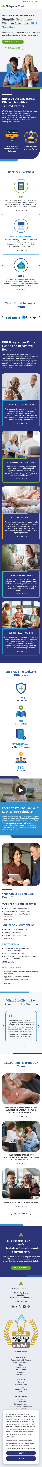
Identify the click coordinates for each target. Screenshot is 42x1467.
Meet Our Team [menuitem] (21, 1384)
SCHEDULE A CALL (12, 48)
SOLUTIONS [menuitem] (21, 1358)
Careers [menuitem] (21, 1382)
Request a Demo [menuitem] (21, 1389)
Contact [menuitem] (21, 1392)
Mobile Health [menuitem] (21, 1375)
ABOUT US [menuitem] (21, 1380)
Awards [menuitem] (21, 1387)
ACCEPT (21, 1453)
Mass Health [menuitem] (21, 1370)
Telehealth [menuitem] (21, 1372)
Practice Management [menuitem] (21, 1363)
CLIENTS (26, 2)
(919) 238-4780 (21, 1301)
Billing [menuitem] (21, 1365)
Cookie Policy (10, 1436)
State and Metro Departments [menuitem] (21, 1406)
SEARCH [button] (35, 2)
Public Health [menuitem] (21, 1402)
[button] (40, 317)
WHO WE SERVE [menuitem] (21, 1397)
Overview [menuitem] (21, 1399)
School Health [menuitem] (21, 1409)
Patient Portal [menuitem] (21, 1367)
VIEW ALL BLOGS (21, 1213)
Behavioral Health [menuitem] (21, 1404)
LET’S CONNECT (21, 1268)
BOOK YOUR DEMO (12, 42)
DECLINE (21, 1458)
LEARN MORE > (21, 211)
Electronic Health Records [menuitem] (21, 1360)
